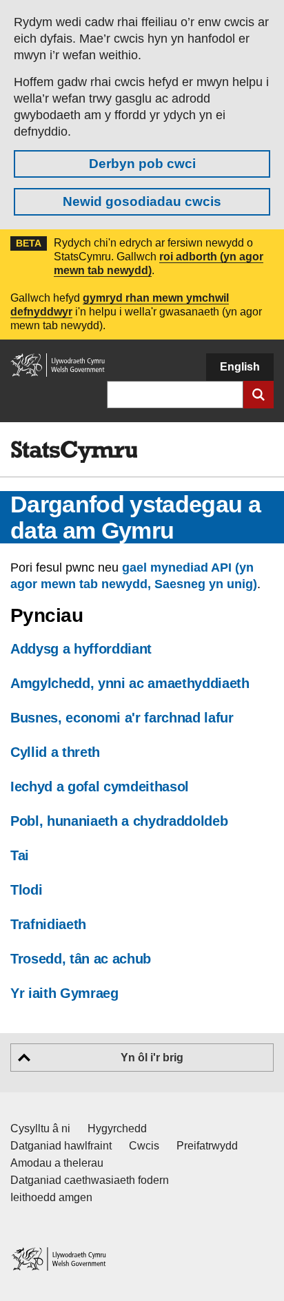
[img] (73, 452)
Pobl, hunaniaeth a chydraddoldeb (118, 821)
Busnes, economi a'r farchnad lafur (122, 717)
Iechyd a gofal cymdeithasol (99, 786)
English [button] (240, 367)
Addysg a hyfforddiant (81, 648)
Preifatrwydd (207, 1146)
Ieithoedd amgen (51, 1197)
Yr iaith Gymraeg (64, 993)
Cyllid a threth (55, 752)
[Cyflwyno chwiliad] (258, 394)
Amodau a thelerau (56, 1163)
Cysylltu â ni (40, 1128)
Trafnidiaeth (48, 924)
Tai (19, 855)
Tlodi (26, 889)
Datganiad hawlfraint (61, 1146)
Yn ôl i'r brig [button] (152, 1057)
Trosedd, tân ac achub (80, 958)
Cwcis (144, 1146)
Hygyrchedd (117, 1128)
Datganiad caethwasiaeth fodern (89, 1180)
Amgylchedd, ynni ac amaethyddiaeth (130, 683)
